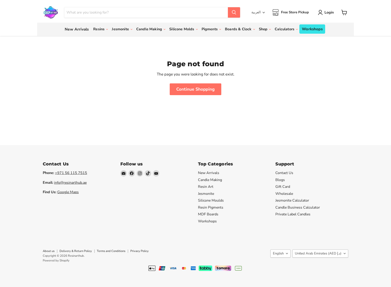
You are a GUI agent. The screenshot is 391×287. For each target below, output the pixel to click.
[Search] (234, 12)
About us (49, 251)
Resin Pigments (210, 207)
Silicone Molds (182, 29)
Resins (99, 29)
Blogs (280, 179)
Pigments (210, 29)
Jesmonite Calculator (292, 200)
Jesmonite (121, 29)
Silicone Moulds (211, 200)
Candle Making (149, 29)
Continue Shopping (195, 89)
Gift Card (282, 186)
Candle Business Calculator (297, 207)
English (278, 253)
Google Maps (68, 192)
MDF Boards (208, 214)
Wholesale (284, 193)
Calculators (285, 29)
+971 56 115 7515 (71, 172)
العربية (256, 12)
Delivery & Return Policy (76, 251)
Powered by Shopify (56, 261)
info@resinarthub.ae (70, 182)
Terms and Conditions (111, 251)
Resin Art (205, 186)
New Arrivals (77, 29)
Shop (264, 29)
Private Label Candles (292, 214)
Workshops (312, 29)
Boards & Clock (238, 29)
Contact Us (284, 172)
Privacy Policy (139, 251)
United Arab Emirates (318, 253)
